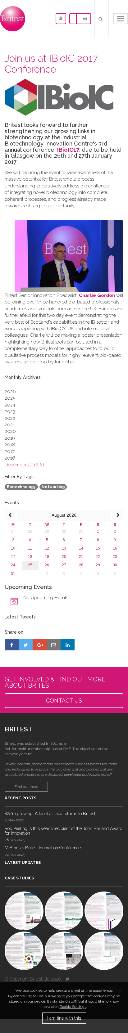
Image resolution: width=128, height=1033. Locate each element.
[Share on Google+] (40, 644)
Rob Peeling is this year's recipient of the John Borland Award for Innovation (63, 831)
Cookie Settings (73, 1006)
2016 (10, 458)
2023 (10, 411)
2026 (10, 391)
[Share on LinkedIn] (68, 644)
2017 (10, 451)
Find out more (26, 786)
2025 (10, 398)
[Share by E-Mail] (54, 644)
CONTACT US (64, 700)
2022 (10, 418)
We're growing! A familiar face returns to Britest (50, 813)
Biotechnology (21, 487)
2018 (10, 444)
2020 (10, 431)
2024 (10, 405)
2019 (10, 438)
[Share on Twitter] (26, 644)
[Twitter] (68, 979)
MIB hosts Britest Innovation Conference (43, 847)
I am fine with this (64, 1018)
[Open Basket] (83, 18)
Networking (53, 487)
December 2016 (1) (24, 465)
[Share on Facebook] (12, 644)
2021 (10, 425)
